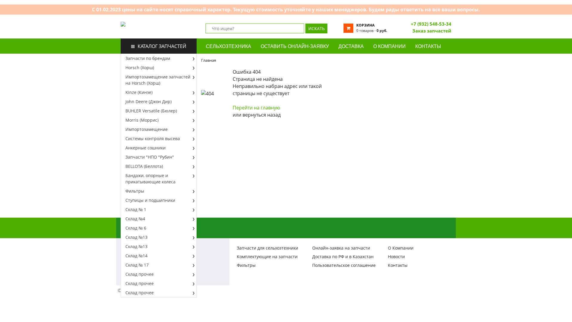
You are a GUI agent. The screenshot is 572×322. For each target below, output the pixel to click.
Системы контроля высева (152, 138)
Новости (396, 256)
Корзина (365, 25)
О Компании (401, 248)
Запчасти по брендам (147, 58)
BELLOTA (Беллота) (144, 166)
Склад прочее (139, 274)
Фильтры (134, 191)
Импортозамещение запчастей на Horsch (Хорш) (157, 80)
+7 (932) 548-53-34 (431, 24)
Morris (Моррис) (141, 120)
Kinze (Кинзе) (139, 92)
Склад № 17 (137, 265)
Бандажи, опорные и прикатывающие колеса (150, 179)
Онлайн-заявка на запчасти (341, 248)
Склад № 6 (135, 228)
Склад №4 (135, 219)
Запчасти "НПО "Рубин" (149, 157)
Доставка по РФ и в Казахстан (343, 256)
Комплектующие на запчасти (267, 256)
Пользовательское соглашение (344, 265)
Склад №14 (136, 255)
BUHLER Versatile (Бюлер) (151, 111)
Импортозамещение (146, 129)
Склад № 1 (135, 209)
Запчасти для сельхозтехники (267, 248)
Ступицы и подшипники (150, 200)
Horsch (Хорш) (139, 67)
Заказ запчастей (431, 31)
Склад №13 (136, 237)
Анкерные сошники (145, 148)
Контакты (398, 265)
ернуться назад (262, 115)
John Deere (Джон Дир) (148, 101)
